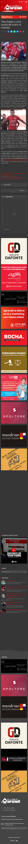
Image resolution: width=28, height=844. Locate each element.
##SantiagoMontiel (5, 179)
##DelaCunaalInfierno (13, 176)
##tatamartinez (19, 179)
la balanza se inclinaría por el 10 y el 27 (15, 160)
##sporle (13, 179)
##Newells (12, 177)
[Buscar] (26, 7)
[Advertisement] (14, 484)
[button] (8, 31)
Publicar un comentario (7, 37)
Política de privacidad (8, 808)
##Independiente (5, 177)
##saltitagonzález (19, 177)
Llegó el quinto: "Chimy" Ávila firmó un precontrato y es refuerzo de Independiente (15, 595)
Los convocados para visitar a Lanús (15, 609)
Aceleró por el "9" (10, 581)
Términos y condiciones (9, 810)
